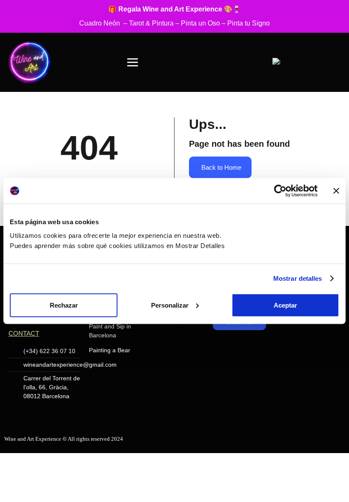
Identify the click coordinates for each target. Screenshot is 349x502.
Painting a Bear (109, 350)
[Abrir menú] (132, 62)
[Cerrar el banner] (336, 191)
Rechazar (64, 304)
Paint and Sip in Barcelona (110, 331)
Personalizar (170, 304)
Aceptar (285, 304)
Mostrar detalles (297, 278)
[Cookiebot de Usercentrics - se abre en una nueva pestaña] (280, 191)
